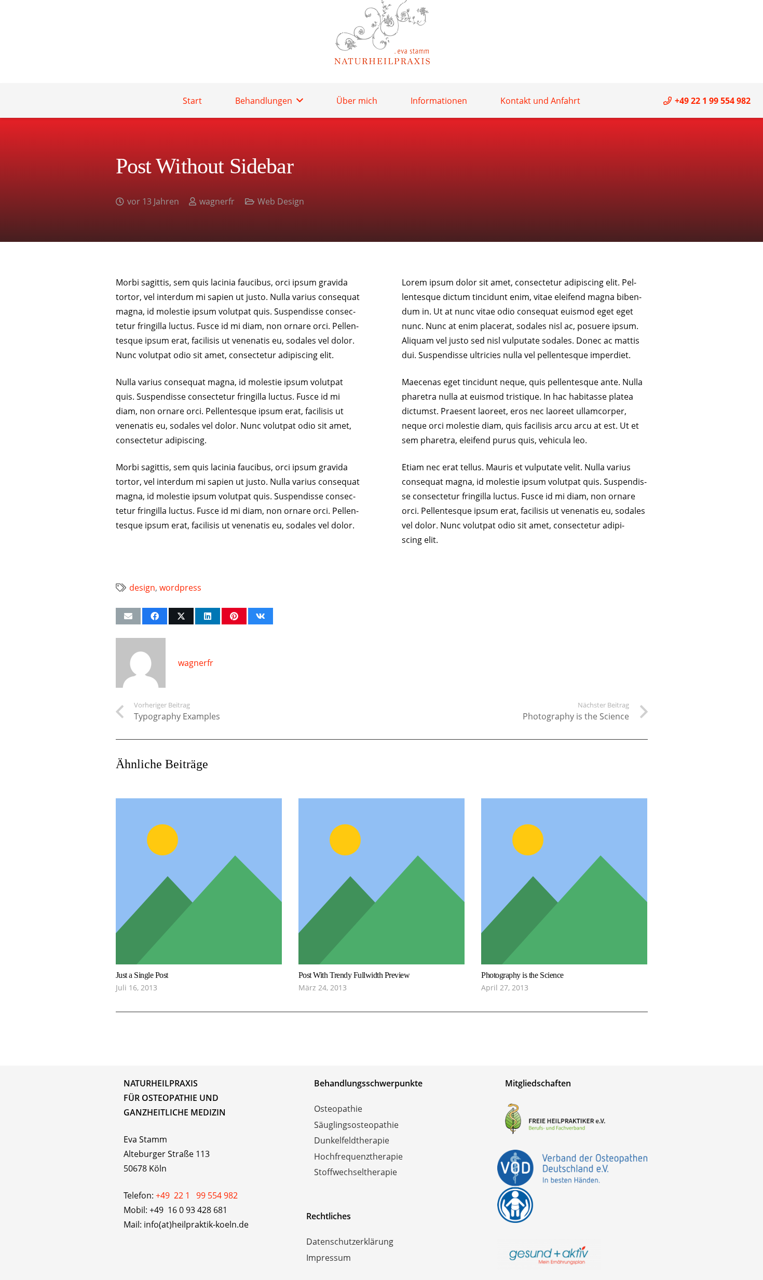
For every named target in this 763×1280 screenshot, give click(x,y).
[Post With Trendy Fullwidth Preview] (381, 805)
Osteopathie (338, 1108)
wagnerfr (217, 201)
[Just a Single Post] (199, 805)
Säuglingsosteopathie (356, 1125)
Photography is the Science (522, 975)
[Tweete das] (181, 616)
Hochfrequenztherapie (358, 1156)
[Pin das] (234, 616)
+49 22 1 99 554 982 (197, 1195)
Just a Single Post (142, 975)
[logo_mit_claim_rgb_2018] (572, 1254)
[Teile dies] (154, 616)
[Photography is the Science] (564, 805)
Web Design (280, 201)
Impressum (328, 1257)
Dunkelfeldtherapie (351, 1140)
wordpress (180, 587)
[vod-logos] (572, 1186)
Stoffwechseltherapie (355, 1172)
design (142, 587)
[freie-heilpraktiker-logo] (572, 1118)
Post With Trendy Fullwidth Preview (354, 975)
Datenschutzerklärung (349, 1241)
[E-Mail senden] (128, 616)
